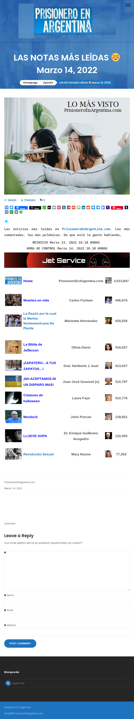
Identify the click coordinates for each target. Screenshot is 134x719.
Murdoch (30, 417)
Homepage (30, 82)
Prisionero (29, 199)
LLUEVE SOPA (35, 436)
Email (10, 610)
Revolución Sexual (38, 454)
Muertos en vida (36, 300)
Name (10, 595)
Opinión (48, 82)
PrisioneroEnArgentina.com (86, 229)
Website (11, 625)
